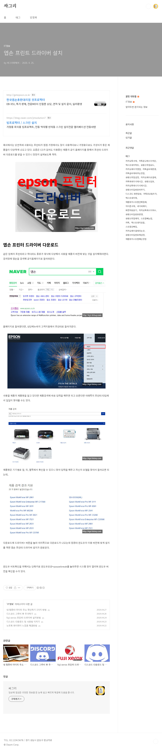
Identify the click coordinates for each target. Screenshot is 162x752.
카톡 (127, 222)
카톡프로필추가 (150, 193)
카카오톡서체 (131, 160)
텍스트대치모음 (138, 222)
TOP (155, 741)
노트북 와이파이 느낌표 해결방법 (21, 625)
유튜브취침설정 (132, 177)
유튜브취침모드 (147, 164)
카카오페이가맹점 (133, 169)
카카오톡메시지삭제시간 (136, 185)
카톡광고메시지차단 (147, 160)
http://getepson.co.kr (18, 95)
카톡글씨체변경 (149, 169)
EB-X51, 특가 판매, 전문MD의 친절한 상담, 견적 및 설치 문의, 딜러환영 (44, 104)
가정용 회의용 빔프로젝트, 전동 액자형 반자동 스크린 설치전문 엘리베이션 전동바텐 (51, 127)
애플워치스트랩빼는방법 (136, 238)
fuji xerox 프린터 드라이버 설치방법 (23, 617)
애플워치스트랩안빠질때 (136, 201)
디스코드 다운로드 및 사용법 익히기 (23, 621)
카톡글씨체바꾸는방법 (135, 173)
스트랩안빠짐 (131, 226)
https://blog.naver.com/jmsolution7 (26, 118)
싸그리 (10, 6)
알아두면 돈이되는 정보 (136, 106)
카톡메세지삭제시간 (134, 181)
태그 (18, 17)
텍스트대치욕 (131, 197)
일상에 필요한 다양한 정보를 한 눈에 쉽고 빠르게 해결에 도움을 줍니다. (42, 692)
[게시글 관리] (19, 587)
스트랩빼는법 (146, 218)
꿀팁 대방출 (131, 96)
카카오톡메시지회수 (147, 210)
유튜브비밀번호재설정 (135, 234)
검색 (148, 6)
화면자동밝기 (131, 210)
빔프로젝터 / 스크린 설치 (21, 122)
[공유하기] (15, 587)
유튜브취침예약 (132, 218)
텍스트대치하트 (132, 164)
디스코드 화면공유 (133, 193)
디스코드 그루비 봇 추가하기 (19, 613)
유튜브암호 (149, 181)
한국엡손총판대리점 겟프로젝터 (25, 100)
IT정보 (10, 604)
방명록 (33, 17)
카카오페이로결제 (148, 177)
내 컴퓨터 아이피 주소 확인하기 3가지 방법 (26, 609)
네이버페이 (141, 206)
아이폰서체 (130, 206)
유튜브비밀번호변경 (134, 214)
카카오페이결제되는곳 (135, 230)
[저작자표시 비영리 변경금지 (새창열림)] (40, 587)
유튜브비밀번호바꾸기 (135, 189)
